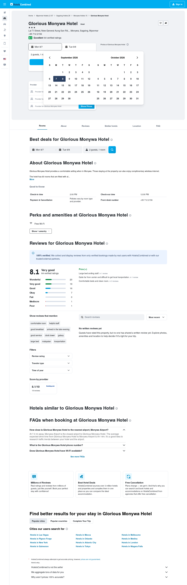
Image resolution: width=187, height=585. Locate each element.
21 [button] (56, 91)
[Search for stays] (4, 18)
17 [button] (76, 85)
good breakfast (37, 329)
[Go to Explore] (4, 35)
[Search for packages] (4, 30)
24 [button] (76, 91)
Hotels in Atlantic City (86, 542)
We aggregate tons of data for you (47, 572)
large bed (35, 341)
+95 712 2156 (35, 33)
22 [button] (62, 91)
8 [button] (62, 78)
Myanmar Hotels (42, 15)
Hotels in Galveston (39, 546)
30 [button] (69, 98)
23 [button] (69, 91)
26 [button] (89, 91)
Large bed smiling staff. (93, 273)
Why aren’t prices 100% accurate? (47, 577)
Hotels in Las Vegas (39, 534)
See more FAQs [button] (78, 456)
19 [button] (89, 85)
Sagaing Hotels (62, 15)
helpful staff (54, 323)
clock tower (50, 335)
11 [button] (82, 78)
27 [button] (49, 98)
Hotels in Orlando (84, 538)
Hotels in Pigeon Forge (41, 538)
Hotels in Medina (129, 538)
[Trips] (4, 51)
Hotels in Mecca (83, 534)
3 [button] (76, 72)
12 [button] (89, 78)
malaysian (46, 341)
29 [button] (62, 98)
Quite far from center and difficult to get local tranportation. (108, 277)
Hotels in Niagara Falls (132, 546)
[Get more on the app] (4, 43)
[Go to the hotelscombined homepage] (20, 4)
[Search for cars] (4, 24)
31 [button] (137, 98)
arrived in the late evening (58, 329)
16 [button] (69, 85)
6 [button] (49, 78)
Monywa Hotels (79, 15)
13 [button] (49, 85)
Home (30, 15)
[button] (5, 4)
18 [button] (82, 85)
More (32, 179)
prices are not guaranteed (90, 559)
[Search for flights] (4, 12)
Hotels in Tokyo (83, 546)
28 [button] (56, 98)
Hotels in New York (39, 542)
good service (36, 335)
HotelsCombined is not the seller (47, 567)
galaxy (61, 335)
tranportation (59, 341)
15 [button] (62, 85)
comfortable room (38, 323)
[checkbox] (43, 388)
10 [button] (76, 78)
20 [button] (49, 91)
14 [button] (56, 85)
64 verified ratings (52, 37)
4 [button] (82, 72)
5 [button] (89, 72)
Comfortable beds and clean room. (98, 281)
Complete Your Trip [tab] (82, 521)
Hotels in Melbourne (131, 534)
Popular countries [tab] (59, 521)
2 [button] (69, 72)
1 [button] (62, 72)
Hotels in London (130, 542)
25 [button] (82, 91)
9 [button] (69, 78)
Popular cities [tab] (38, 521)
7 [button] (56, 78)
